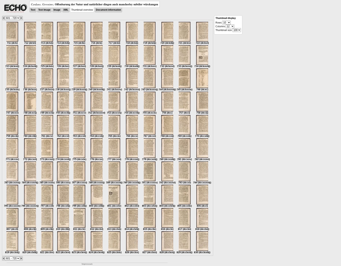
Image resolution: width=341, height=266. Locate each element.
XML (65, 9)
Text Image (44, 9)
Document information (108, 9)
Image (56, 9)
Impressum (87, 264)
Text (33, 9)
